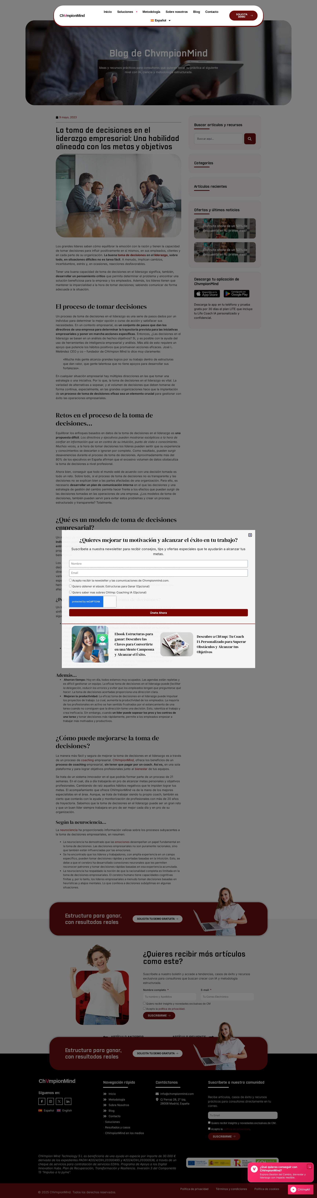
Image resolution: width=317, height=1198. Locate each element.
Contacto (211, 12)
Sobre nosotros (177, 12)
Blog (196, 12)
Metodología (151, 12)
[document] (158, 599)
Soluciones (127, 12)
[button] (250, 535)
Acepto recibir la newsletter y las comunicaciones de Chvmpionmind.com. (120, 580)
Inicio (108, 12)
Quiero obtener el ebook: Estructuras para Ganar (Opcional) (111, 586)
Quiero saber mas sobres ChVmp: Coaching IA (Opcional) (109, 592)
